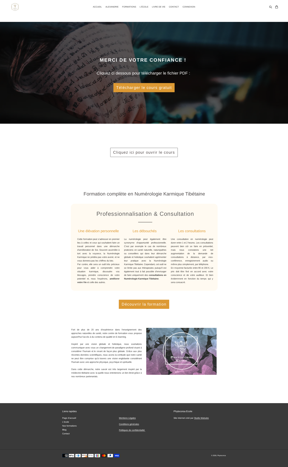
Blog (64, 429)
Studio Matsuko (201, 418)
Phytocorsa (221, 455)
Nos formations (69, 426)
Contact (66, 433)
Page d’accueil (69, 418)
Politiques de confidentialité (132, 430)
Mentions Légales (127, 418)
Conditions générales (129, 424)
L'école (65, 422)
